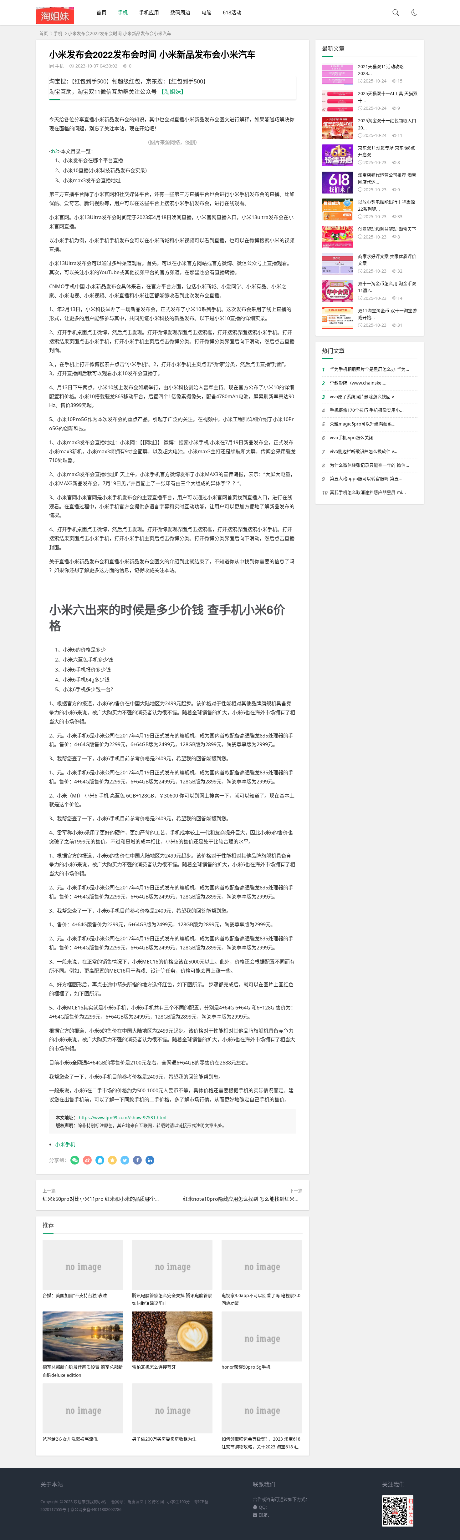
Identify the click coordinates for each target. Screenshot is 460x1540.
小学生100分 (178, 1501)
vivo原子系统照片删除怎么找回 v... (363, 397)
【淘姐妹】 (172, 91)
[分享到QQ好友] (99, 1160)
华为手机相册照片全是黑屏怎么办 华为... (369, 369)
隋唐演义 (135, 1501)
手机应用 (149, 12)
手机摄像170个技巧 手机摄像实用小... (367, 410)
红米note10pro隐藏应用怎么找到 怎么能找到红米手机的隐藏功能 (256, 1198)
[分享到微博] (87, 1160)
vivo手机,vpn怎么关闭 (351, 437)
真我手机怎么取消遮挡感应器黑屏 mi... (368, 492)
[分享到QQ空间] (112, 1160)
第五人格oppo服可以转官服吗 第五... (366, 478)
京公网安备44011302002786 (95, 1509)
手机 (123, 12)
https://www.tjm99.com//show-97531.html (122, 1117)
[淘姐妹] (55, 22)
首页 (101, 12)
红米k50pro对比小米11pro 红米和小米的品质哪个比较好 (106, 1198)
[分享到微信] (74, 1160)
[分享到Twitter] (124, 1160)
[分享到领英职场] (150, 1160)
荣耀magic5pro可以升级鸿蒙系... (363, 424)
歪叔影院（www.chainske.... (358, 383)
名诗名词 (156, 1501)
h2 (55, 151)
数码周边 (180, 12)
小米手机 (65, 1144)
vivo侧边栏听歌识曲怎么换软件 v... (363, 451)
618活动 (232, 12)
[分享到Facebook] (137, 1160)
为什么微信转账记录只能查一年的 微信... (369, 465)
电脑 (207, 12)
